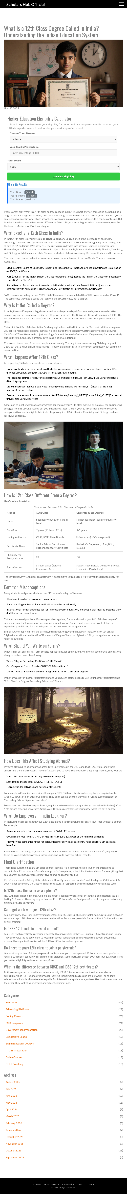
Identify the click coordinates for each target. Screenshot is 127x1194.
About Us (37, 1184)
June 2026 (11, 1095)
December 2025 (14, 1136)
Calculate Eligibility (63, 176)
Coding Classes (14, 1016)
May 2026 (11, 1102)
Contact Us (81, 1184)
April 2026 (11, 1109)
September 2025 (15, 1157)
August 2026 (13, 1081)
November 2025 (14, 1143)
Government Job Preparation (22, 1029)
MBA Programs (14, 1022)
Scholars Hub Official (25, 4)
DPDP (91, 1184)
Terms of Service (51, 1184)
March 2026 (12, 1116)
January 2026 (13, 1129)
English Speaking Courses (20, 1043)
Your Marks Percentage (24, 147)
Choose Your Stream (22, 133)
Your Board (14, 160)
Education (11, 1002)
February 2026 (14, 1123)
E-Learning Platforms (17, 1009)
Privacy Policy (68, 1184)
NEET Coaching (14, 1064)
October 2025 (13, 1150)
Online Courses (14, 1057)
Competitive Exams (16, 1036)
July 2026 (11, 1088)
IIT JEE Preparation (16, 1050)
